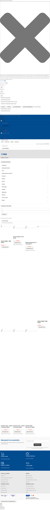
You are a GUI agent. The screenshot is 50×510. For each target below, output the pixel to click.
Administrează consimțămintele (8, 501)
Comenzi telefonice (4, 479)
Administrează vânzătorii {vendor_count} (9, 101)
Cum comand (3, 488)
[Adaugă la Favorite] (2, 239)
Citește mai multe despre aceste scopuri (9, 103)
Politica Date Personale (5, 110)
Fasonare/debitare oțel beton (31, 479)
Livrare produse (4, 490)
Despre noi (3, 475)
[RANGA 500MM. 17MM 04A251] (6, 231)
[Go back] (2, 151)
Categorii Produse (4, 157)
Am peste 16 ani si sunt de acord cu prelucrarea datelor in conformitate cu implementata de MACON (38, 448)
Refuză (9, 106)
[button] (25, 38)
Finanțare (28, 481)
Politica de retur (4, 492)
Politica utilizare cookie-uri (6, 108)
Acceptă (3, 106)
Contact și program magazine (6, 477)
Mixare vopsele (29, 475)
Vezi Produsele (5, 220)
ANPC (27, 492)
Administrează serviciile (5, 99)
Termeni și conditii (29, 486)
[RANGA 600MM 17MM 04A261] (43, 271)
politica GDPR (34, 448)
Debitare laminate (29, 477)
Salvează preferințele (28, 106)
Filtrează (4, 214)
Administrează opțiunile (5, 97)
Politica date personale (30, 488)
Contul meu (3, 486)
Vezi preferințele (16, 106)
